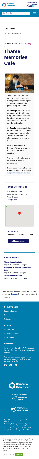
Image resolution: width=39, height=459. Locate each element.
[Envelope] (16, 365)
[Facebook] (5, 365)
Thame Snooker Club (16, 187)
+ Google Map (11, 199)
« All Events (9, 28)
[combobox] (16, 13)
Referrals (7, 319)
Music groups (9, 337)
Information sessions (11, 333)
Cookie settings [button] (8, 454)
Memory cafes (9, 329)
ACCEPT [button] (19, 454)
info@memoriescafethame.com (18, 173)
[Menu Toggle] (34, 13)
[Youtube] (10, 365)
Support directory (10, 311)
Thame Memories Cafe (13, 262)
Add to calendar (17, 241)
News (6, 315)
